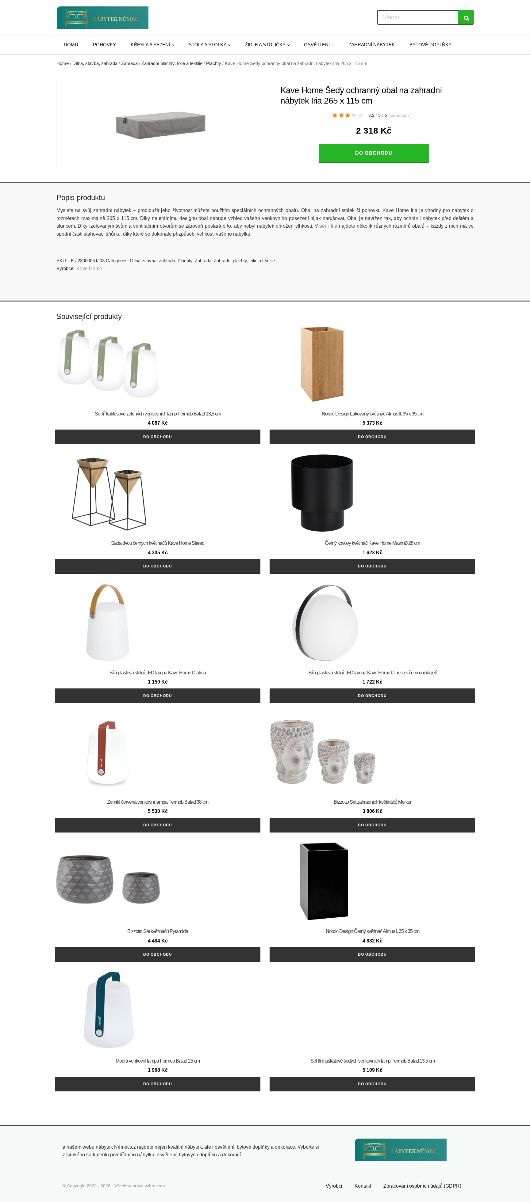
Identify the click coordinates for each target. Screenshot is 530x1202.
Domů (71, 44)
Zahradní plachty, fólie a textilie (171, 63)
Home (62, 63)
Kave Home (89, 268)
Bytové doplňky (430, 44)
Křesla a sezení (150, 44)
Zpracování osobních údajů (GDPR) (422, 1186)
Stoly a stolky (207, 44)
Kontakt (363, 1186)
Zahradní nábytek (371, 44)
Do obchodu (374, 153)
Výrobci (334, 1186)
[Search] (465, 17)
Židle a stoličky (265, 44)
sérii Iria (328, 226)
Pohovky (104, 44)
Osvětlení (317, 44)
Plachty (213, 63)
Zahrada (129, 63)
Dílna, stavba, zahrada (94, 63)
